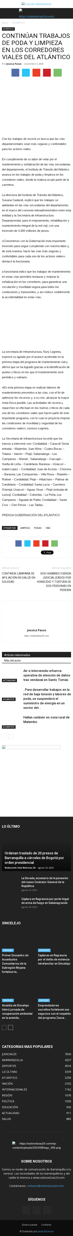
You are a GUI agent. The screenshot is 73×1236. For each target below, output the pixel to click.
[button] (67, 13)
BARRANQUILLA (12, 1060)
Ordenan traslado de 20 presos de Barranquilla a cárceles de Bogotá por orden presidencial (34, 858)
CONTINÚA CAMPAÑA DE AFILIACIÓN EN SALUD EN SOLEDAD (18, 578)
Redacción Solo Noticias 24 (20, 867)
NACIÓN (7, 1083)
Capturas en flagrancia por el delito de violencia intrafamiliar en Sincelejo (54, 959)
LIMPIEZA (25, 527)
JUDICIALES (44, 950)
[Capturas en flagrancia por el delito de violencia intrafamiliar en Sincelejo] (54, 940)
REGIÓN (7, 1095)
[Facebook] (26, 1210)
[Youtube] (47, 1210)
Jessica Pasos (13, 63)
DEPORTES (9, 1066)
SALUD (6, 1119)
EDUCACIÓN (10, 1107)
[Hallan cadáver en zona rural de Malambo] (11, 722)
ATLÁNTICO (8, 28)
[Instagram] (36, 1210)
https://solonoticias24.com (36, 636)
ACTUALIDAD (9, 680)
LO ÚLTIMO (9, 1072)
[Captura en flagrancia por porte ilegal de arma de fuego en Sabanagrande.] (10, 903)
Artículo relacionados (17, 655)
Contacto (46, 1224)
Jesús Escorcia (46, 1231)
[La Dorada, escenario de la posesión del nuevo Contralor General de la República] (10, 882)
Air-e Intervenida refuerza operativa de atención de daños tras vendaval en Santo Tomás (46, 675)
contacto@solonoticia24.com (45, 1186)
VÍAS (48, 527)
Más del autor (12, 660)
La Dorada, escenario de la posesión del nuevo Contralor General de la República (44, 882)
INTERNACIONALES (14, 1089)
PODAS (37, 527)
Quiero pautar (30, 1224)
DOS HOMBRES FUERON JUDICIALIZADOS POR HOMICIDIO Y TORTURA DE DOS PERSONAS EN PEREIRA (54, 582)
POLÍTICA (8, 1101)
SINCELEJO (8, 950)
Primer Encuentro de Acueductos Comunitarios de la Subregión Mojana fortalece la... (15, 963)
